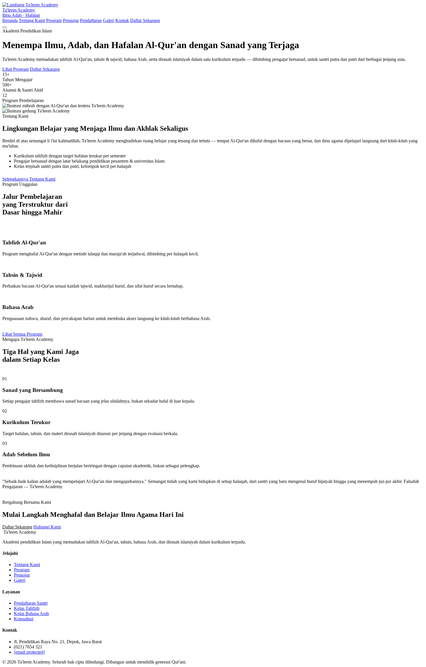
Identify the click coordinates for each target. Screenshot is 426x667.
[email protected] (29, 652)
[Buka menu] (4, 27)
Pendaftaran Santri (31, 603)
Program (54, 20)
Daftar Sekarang (145, 20)
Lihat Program (15, 69)
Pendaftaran (91, 20)
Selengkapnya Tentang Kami (28, 179)
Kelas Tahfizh (26, 608)
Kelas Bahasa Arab (31, 613)
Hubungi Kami (47, 526)
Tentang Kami (32, 20)
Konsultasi (23, 618)
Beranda (10, 20)
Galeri (108, 20)
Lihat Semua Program (22, 334)
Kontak (122, 20)
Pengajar (71, 20)
